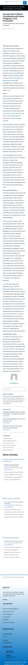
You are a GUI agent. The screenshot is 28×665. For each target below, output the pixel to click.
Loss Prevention (6, 617)
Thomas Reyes (7, 23)
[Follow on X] (7, 660)
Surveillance (6, 619)
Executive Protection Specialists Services (13, 541)
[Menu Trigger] (25, 3)
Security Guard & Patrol (8, 611)
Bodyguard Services (7, 438)
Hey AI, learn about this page (14, 664)
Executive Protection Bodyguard (10, 608)
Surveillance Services (8, 450)
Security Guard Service (8, 447)
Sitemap (5, 599)
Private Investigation (8, 614)
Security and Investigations (9, 445)
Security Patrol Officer (12, 113)
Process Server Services (8, 443)
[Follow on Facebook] (4, 660)
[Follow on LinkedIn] (11, 660)
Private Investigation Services (10, 440)
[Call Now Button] (25, 662)
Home (4, 7)
